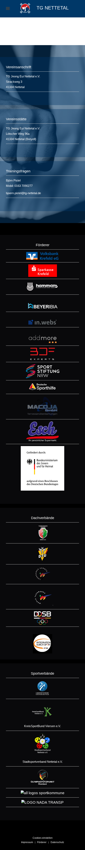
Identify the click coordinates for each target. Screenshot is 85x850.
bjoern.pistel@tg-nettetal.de (23, 193)
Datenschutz (57, 842)
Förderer (41, 842)
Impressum (27, 842)
